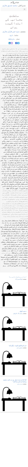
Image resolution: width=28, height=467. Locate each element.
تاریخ (11, 36)
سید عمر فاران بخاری (11, 32)
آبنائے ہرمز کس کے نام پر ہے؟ (17, 277)
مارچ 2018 (11, 39)
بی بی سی (19, 384)
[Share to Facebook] (16, 43)
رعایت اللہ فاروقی (17, 313)
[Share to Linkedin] (10, 43)
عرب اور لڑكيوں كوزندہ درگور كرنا (17, 346)
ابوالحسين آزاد (18, 279)
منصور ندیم (19, 348)
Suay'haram (14, 2)
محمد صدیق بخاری (9, 6)
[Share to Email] (12, 43)
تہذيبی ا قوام (23, 311)
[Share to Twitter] (18, 43)
